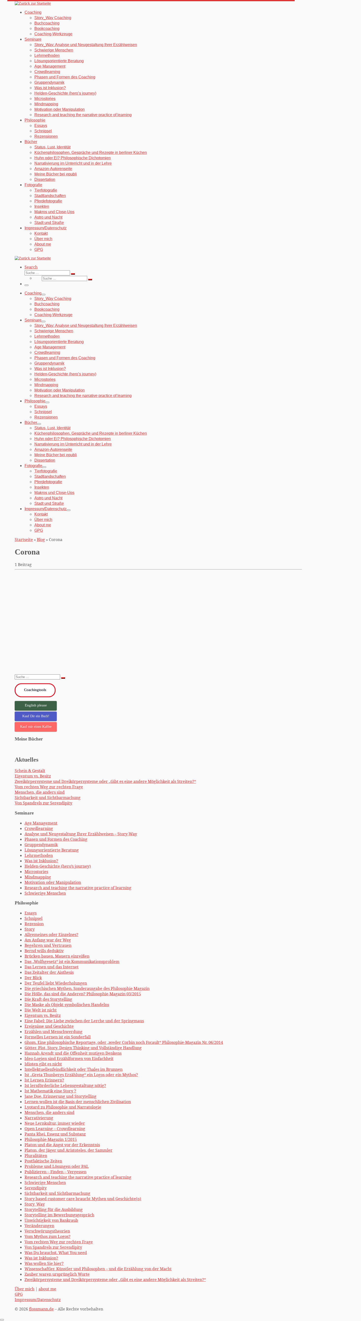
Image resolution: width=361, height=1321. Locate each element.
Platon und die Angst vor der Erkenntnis (62, 1145)
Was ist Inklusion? (41, 861)
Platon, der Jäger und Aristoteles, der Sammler (68, 1150)
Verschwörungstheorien (47, 1231)
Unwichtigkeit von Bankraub (51, 1220)
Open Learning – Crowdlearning (55, 1128)
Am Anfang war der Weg (48, 940)
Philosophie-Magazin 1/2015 (51, 1139)
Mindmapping (38, 877)
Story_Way (35, 1204)
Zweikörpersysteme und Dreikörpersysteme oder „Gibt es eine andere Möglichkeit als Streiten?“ (105, 781)
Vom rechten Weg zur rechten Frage (49, 787)
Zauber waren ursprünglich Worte (57, 1274)
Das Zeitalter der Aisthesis (49, 972)
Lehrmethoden (39, 855)
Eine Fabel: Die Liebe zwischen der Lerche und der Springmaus (84, 1021)
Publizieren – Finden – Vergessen (55, 1171)
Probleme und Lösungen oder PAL (57, 1166)
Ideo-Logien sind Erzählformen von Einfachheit (69, 1058)
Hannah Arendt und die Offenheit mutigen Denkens (73, 1053)
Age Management (41, 823)
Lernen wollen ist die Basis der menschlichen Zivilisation (78, 1101)
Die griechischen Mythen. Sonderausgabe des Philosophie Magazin (87, 988)
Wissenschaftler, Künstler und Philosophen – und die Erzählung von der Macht (98, 1269)
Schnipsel (33, 918)
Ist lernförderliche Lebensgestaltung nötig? (65, 1085)
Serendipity (36, 1188)
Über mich (24, 1289)
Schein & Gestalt (30, 770)
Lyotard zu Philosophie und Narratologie (63, 1107)
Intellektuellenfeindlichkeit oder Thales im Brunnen (74, 1069)
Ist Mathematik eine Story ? (50, 1091)
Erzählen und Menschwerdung (54, 1031)
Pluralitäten (36, 1155)
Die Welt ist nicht (41, 1010)
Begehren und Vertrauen (48, 945)
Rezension (34, 923)
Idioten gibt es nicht (43, 1064)
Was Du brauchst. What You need (56, 1252)
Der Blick (33, 977)
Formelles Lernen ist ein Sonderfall (58, 1037)
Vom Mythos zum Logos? (47, 1236)
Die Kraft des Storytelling (48, 999)
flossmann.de (41, 1309)
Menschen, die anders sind (40, 792)
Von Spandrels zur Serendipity (43, 803)
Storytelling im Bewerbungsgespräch (59, 1215)
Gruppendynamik (41, 844)
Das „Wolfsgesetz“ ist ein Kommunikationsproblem (72, 961)
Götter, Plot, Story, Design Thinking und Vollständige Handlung (83, 1047)
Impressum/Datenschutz (38, 1299)
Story (30, 929)
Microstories (36, 871)
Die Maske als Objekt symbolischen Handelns (70, 585)
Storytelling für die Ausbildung (54, 1209)
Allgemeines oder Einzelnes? (51, 934)
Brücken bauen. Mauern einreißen (57, 956)
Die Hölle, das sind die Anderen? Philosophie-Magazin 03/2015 (83, 994)
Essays (31, 913)
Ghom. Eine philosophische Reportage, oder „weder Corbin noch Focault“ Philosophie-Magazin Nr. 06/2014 (124, 1042)
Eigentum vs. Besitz (33, 776)
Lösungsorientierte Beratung (52, 850)
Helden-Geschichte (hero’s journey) (58, 866)
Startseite (24, 539)
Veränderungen (39, 1225)
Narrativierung (39, 1118)
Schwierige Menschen (45, 893)
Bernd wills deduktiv (44, 950)
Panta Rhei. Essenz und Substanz (55, 1134)
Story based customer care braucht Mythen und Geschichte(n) (83, 1198)
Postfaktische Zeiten (43, 1161)
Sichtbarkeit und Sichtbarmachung (48, 797)
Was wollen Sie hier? (44, 1263)
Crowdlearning (39, 828)
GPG (19, 1294)
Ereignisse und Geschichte (49, 1026)
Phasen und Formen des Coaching (56, 839)
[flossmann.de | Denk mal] (33, 3)
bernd (28, 664)
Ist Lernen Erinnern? (44, 1080)
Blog (41, 539)
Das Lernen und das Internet (52, 967)
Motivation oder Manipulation (53, 882)
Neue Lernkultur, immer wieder (55, 1123)
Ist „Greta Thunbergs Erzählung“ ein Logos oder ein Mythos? (81, 1074)
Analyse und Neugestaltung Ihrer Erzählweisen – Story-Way (81, 834)
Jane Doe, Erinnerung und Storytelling (61, 1096)
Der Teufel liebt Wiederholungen (56, 983)
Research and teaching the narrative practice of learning (78, 887)
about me (47, 1289)
